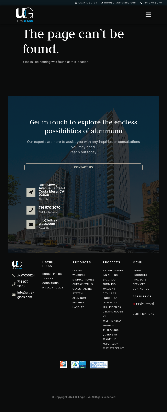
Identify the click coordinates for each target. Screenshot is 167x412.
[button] (83, 167)
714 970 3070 (49, 207)
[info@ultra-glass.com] (30, 224)
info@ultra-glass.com (48, 222)
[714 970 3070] (30, 210)
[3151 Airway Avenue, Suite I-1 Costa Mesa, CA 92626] (30, 192)
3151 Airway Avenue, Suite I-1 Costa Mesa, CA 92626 (52, 190)
